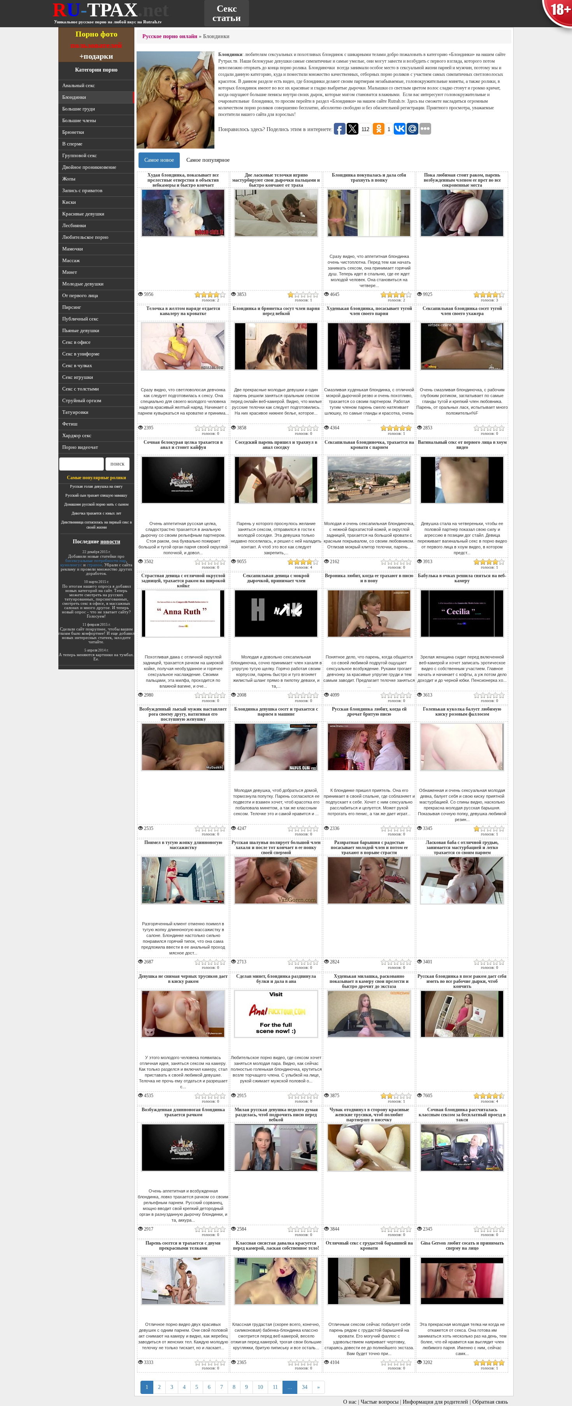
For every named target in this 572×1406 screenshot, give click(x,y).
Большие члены (79, 120)
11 (275, 1387)
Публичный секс (80, 319)
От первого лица (80, 295)
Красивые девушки (83, 214)
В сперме (72, 144)
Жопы (68, 179)
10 (260, 1387)
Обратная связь (490, 1402)
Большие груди (78, 109)
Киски (69, 202)
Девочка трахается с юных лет (96, 513)
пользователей (96, 45)
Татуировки (75, 412)
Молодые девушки (83, 284)
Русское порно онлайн (169, 36)
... (290, 1387)
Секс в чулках (77, 365)
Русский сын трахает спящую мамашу (96, 495)
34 (304, 1387)
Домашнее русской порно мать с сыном (96, 504)
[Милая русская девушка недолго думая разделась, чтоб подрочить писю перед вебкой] (276, 1173)
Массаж (71, 260)
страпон (94, 564)
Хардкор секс (76, 435)
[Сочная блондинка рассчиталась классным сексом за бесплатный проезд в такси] (462, 1173)
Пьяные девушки (80, 330)
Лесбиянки (74, 225)
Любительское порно (85, 237)
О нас (349, 1402)
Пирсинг (71, 307)
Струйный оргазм (81, 400)
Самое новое (159, 160)
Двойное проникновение (89, 167)
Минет (69, 272)
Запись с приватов (82, 190)
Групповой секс (79, 155)
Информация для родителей (435, 1402)
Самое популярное (208, 160)
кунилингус (71, 564)
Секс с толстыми (80, 389)
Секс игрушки (77, 377)
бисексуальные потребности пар (95, 560)
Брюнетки (73, 132)
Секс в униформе (81, 354)
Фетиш (69, 424)
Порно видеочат (80, 447)
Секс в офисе (76, 342)
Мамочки (72, 249)
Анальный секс (78, 85)
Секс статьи (226, 13)
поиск (118, 464)
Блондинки (74, 97)
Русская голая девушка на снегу (96, 486)
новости (110, 542)
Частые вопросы (379, 1402)
